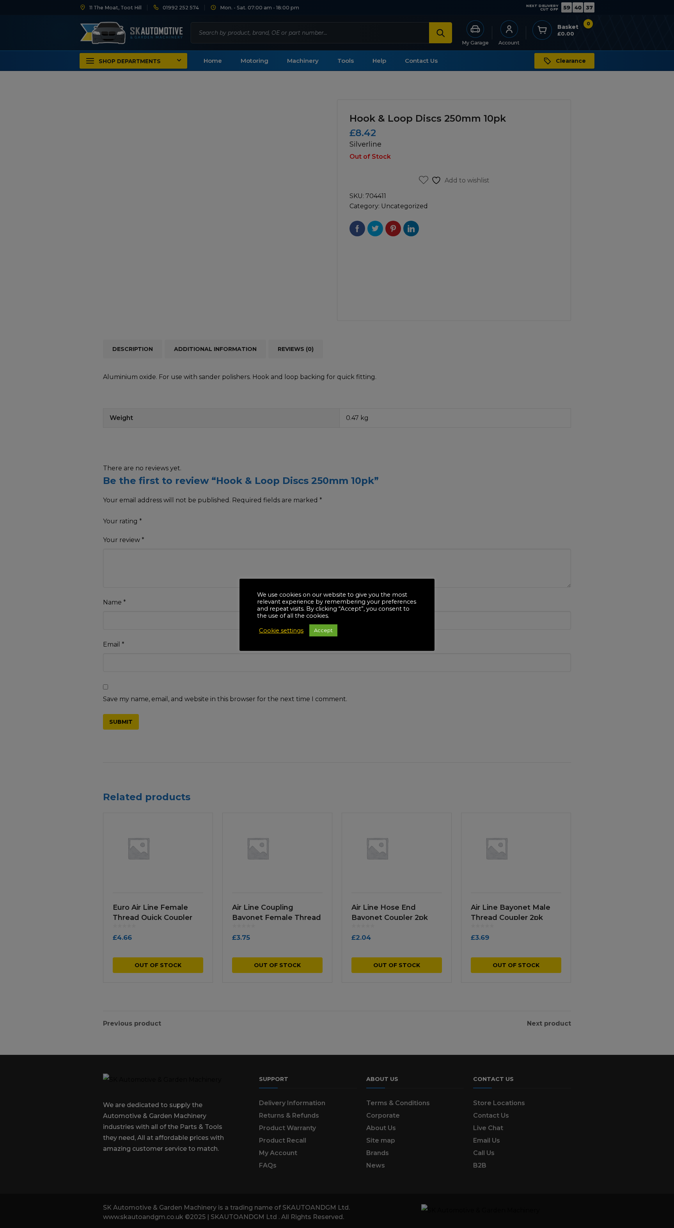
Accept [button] (323, 630)
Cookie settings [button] (281, 630)
